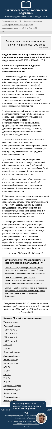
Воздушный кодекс (11, 389)
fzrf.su (26, 426)
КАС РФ (7, 374)
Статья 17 (14, 253)
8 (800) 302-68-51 (35, 44)
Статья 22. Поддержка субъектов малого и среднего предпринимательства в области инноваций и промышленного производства (25, 270)
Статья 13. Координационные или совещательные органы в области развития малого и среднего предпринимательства (24, 280)
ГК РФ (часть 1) (10, 330)
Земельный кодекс (11, 397)
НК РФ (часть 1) (10, 359)
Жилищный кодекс (11, 356)
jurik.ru (46, 47)
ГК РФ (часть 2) (10, 333)
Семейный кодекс (11, 352)
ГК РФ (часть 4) (10, 341)
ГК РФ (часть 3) (10, 337)
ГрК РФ (6, 371)
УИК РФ (7, 378)
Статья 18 (38, 253)
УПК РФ (7, 382)
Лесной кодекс (10, 401)
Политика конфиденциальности (26, 424)
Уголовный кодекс (11, 326)
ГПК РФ (6, 348)
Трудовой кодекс (11, 322)
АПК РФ (7, 367)
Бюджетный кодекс (12, 386)
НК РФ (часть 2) (10, 363)
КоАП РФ (7, 345)
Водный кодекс (10, 393)
